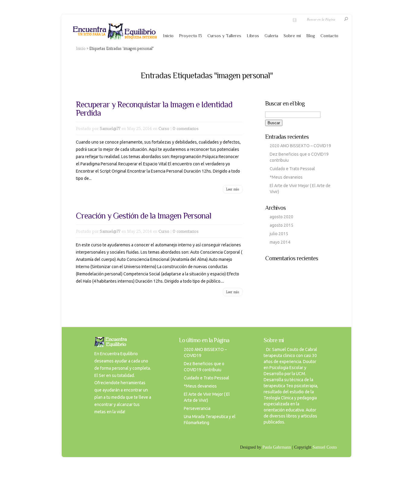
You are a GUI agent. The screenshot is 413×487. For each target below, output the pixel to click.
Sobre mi (292, 35)
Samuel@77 (110, 128)
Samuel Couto (325, 447)
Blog (310, 35)
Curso (163, 128)
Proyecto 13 (190, 35)
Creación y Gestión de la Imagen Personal (143, 215)
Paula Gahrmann (276, 447)
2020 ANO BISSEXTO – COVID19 (300, 145)
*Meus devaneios (286, 177)
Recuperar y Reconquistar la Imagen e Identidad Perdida (154, 109)
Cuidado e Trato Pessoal (292, 168)
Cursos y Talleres (224, 35)
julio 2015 (279, 233)
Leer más (232, 189)
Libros (253, 35)
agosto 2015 (281, 225)
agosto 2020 (281, 216)
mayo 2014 (280, 242)
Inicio (168, 35)
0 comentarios (186, 128)
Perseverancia (197, 408)
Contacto (329, 35)
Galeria (271, 35)
